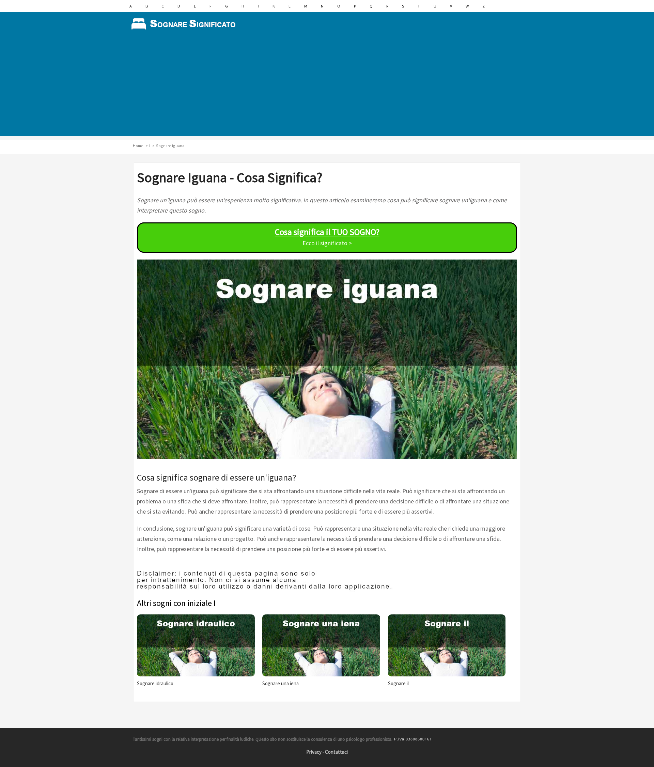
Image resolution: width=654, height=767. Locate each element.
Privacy (314, 752)
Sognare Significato (186, 24)
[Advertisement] (327, 88)
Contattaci (336, 752)
